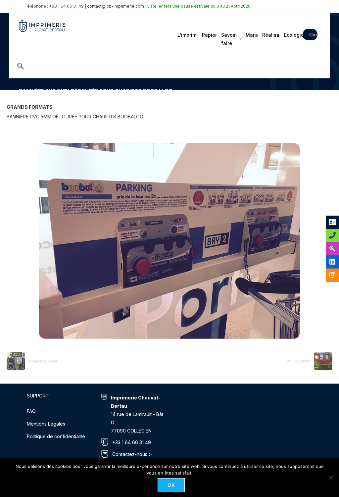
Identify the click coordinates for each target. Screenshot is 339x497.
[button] (20, 66)
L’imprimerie (186, 35)
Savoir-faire (229, 39)
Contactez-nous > (132, 454)
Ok (171, 485)
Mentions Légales (46, 424)
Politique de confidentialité (56, 436)
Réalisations (270, 35)
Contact (313, 34)
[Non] (330, 477)
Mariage (251, 35)
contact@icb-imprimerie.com (115, 6)
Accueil (26, 100)
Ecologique (291, 35)
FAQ (31, 411)
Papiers (208, 35)
